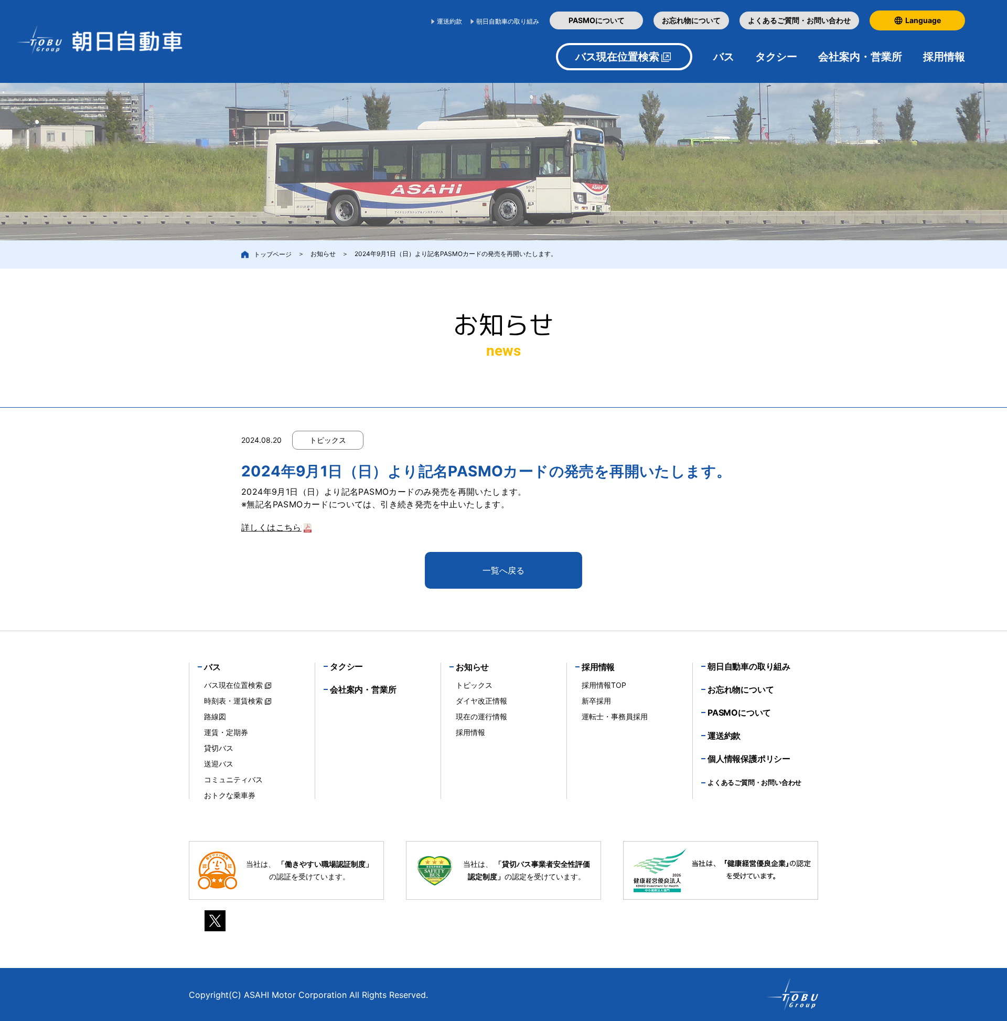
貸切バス (218, 747)
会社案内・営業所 (860, 56)
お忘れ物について (691, 20)
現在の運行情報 (481, 716)
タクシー (776, 56)
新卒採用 (596, 700)
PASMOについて (597, 20)
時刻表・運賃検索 (233, 700)
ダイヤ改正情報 (481, 700)
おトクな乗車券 (229, 795)
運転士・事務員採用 (615, 716)
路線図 (215, 716)
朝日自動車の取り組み (507, 21)
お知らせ (323, 254)
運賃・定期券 (226, 732)
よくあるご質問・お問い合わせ (799, 20)
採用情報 (470, 732)
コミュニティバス (233, 779)
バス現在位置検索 (617, 56)
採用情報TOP (604, 684)
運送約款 (449, 21)
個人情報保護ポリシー (749, 758)
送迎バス (218, 763)
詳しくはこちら (271, 527)
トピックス (474, 684)
